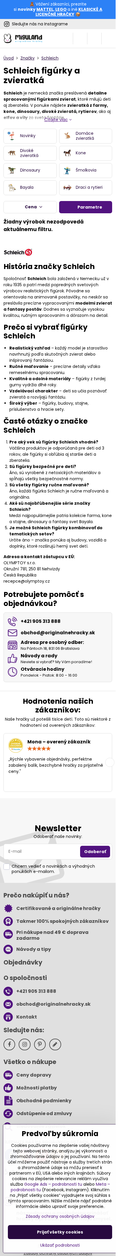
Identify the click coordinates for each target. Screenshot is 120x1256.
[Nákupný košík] (94, 38)
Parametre (89, 207)
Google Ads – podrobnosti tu (53, 1184)
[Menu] (109, 38)
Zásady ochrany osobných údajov (60, 1216)
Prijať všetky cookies (60, 1232)
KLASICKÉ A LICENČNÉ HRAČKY (69, 12)
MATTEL (44, 9)
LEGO (61, 9)
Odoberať (95, 852)
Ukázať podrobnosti (60, 1245)
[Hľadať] (80, 38)
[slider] (39, 748)
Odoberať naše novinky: (57, 836)
